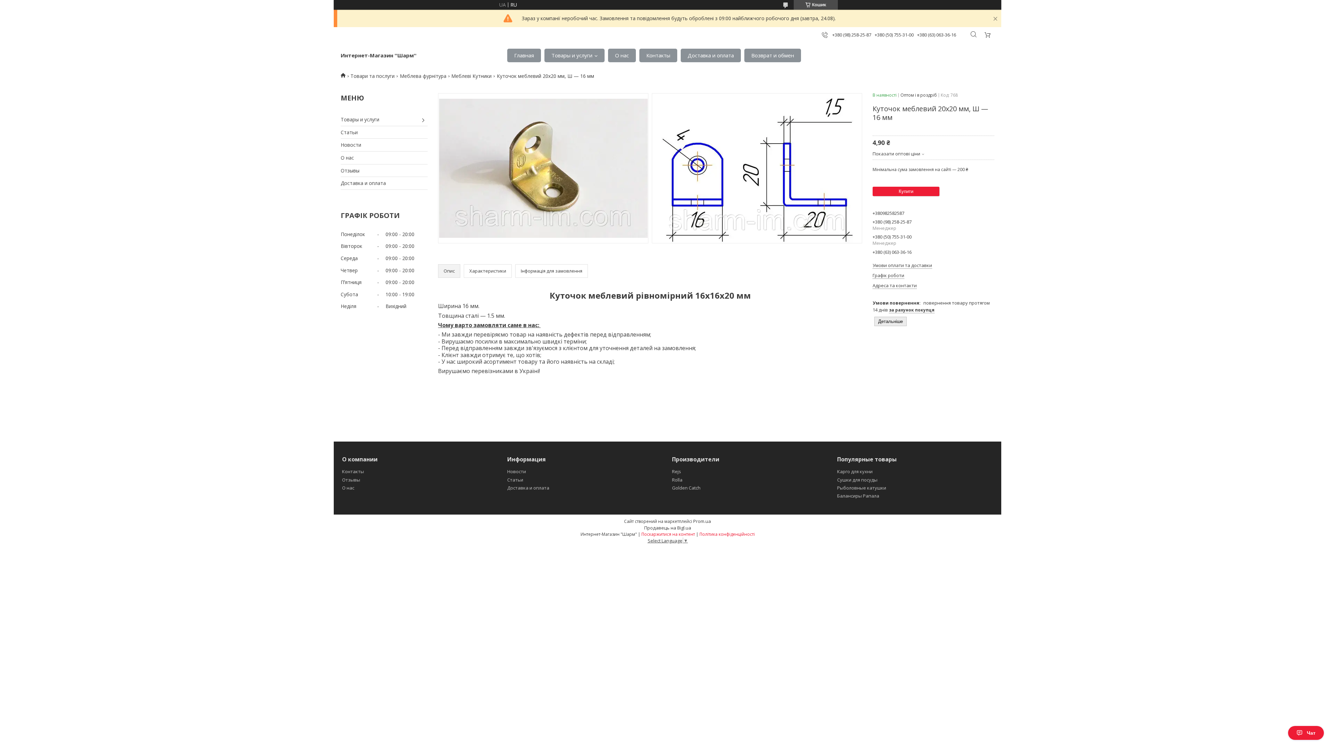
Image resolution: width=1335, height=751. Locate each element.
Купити (906, 191)
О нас (622, 55)
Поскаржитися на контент (668, 534)
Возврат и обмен (772, 55)
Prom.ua (702, 521)
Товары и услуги (571, 55)
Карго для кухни (855, 471)
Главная (524, 55)
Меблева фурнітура (423, 76)
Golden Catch (686, 488)
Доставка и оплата (711, 55)
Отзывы (350, 170)
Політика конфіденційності (727, 534)
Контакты (658, 55)
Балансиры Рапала (858, 496)
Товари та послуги (372, 76)
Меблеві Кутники (471, 76)
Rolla (677, 480)
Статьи (349, 132)
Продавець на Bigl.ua (667, 528)
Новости (351, 145)
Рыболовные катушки (861, 488)
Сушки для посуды (857, 480)
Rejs (676, 471)
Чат (1311, 733)
